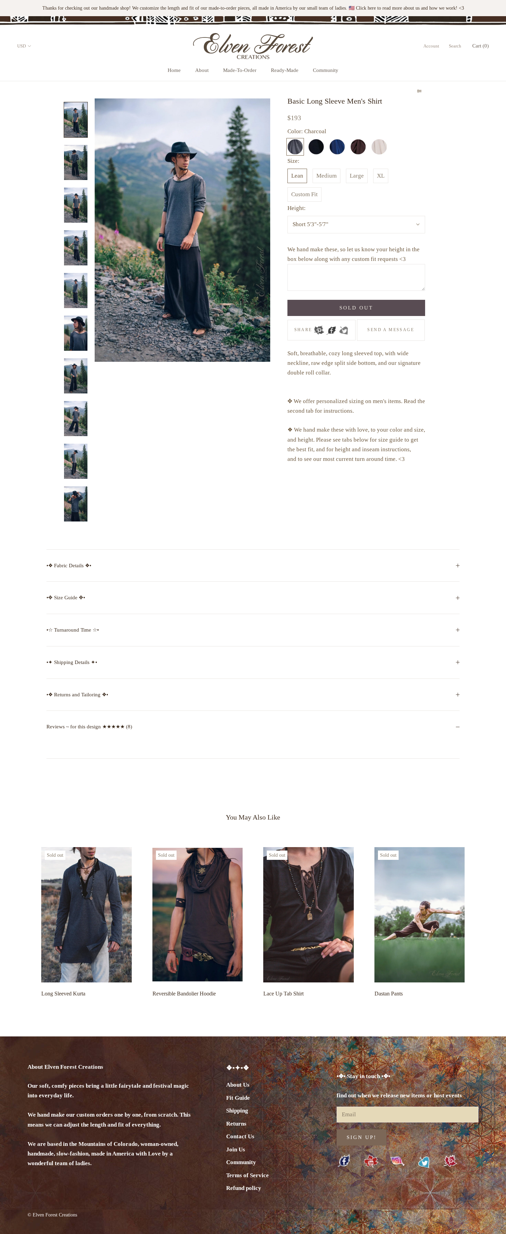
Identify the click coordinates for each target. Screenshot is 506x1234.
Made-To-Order (239, 70)
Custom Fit (304, 194)
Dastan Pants (389, 993)
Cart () (480, 46)
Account (431, 46)
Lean (297, 175)
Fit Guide (238, 1098)
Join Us (235, 1149)
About (202, 70)
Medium (326, 175)
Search (455, 46)
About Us (238, 1085)
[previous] (21, 920)
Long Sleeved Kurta (63, 993)
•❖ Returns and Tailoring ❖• (77, 694)
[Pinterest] (319, 328)
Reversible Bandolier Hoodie (184, 993)
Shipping (237, 1110)
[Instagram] (397, 1161)
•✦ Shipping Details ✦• (71, 662)
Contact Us (240, 1136)
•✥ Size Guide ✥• (65, 597)
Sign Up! (362, 1137)
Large (357, 175)
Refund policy (243, 1188)
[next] (484, 920)
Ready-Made (284, 70)
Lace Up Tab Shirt (283, 993)
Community (325, 70)
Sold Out (356, 307)
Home (174, 70)
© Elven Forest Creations (52, 1214)
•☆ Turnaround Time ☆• (72, 630)
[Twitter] (343, 328)
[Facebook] (331, 328)
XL (380, 175)
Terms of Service (247, 1175)
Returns (236, 1123)
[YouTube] (371, 1161)
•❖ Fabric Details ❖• (68, 565)
